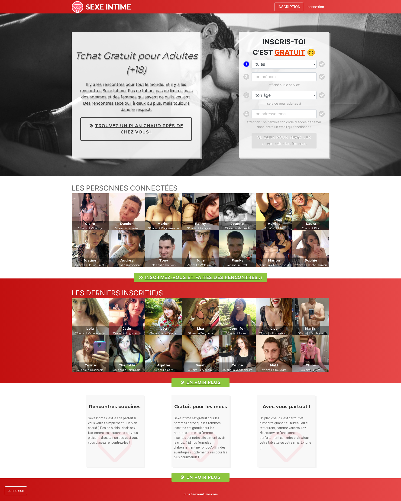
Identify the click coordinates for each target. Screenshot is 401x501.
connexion (315, 7)
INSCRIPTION (289, 7)
